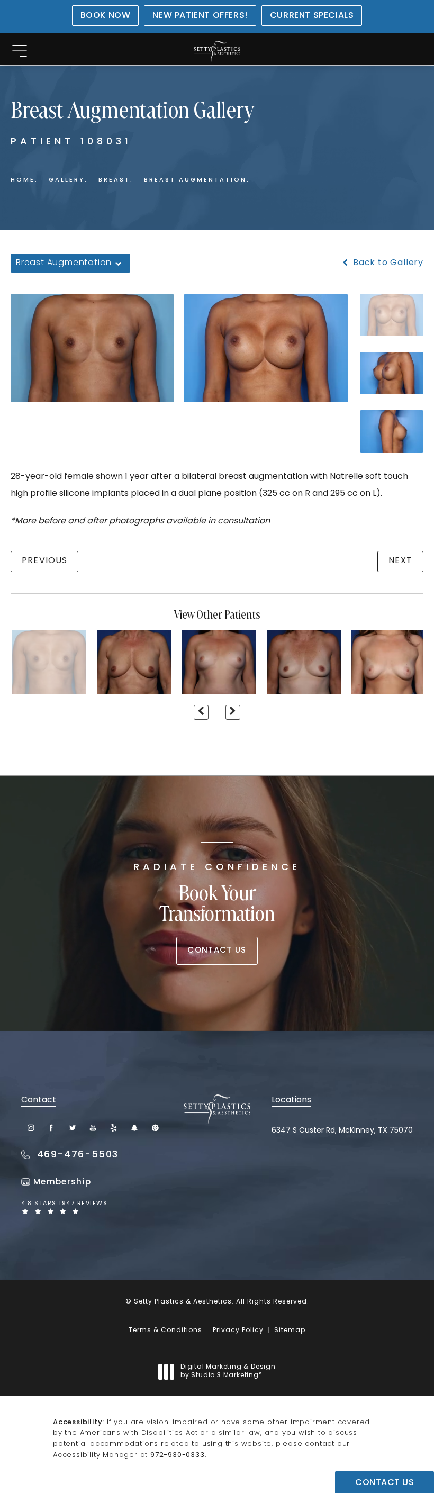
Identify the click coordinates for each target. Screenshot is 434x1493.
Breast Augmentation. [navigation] (197, 180)
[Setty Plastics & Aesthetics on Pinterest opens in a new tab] (154, 1127)
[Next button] (232, 712)
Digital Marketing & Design (228, 1372)
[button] (19, 51)
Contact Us (217, 951)
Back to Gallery (386, 263)
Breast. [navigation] (115, 180)
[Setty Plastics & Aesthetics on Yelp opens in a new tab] (113, 1127)
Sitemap (289, 1330)
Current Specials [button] (312, 16)
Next (400, 561)
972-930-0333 (177, 1455)
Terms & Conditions (165, 1330)
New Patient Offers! (199, 16)
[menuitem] (31, 1127)
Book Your (217, 894)
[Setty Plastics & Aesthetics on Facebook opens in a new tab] (51, 1127)
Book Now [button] (105, 16)
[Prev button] (201, 712)
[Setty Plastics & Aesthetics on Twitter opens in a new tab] (72, 1127)
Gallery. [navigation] (68, 180)
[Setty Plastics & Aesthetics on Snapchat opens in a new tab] (134, 1127)
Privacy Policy (238, 1330)
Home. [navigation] (24, 180)
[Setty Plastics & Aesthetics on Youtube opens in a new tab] (93, 1127)
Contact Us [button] (384, 1483)
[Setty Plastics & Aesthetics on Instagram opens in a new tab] (31, 1127)
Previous (44, 561)
